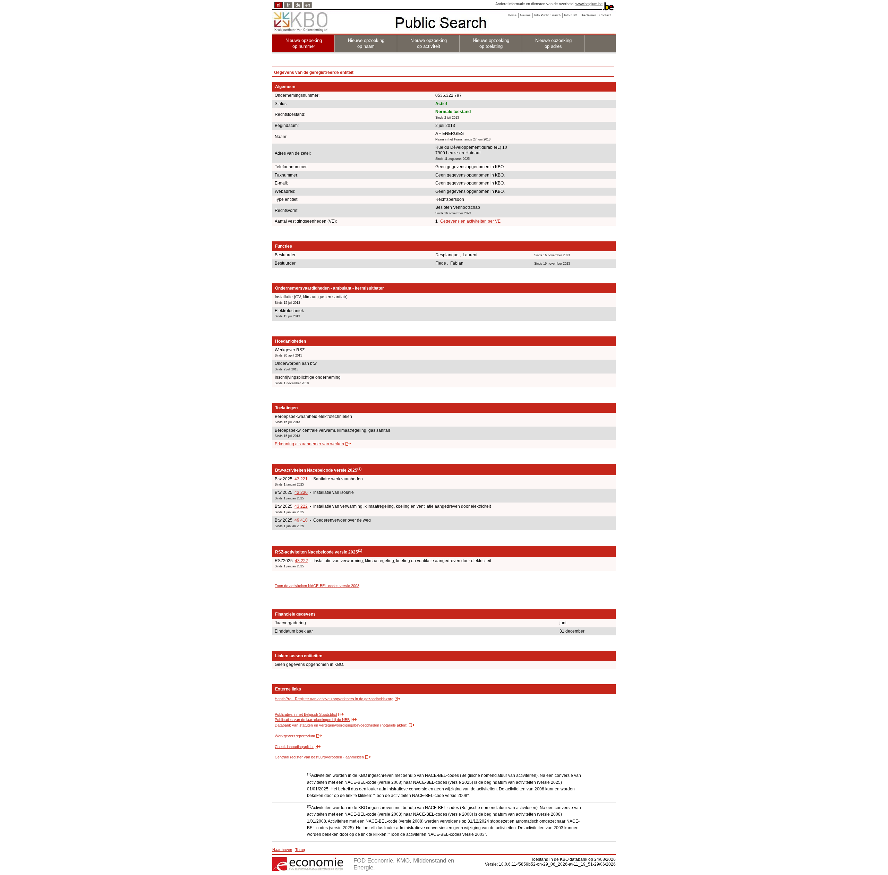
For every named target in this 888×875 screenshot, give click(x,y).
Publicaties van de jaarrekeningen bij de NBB (312, 720)
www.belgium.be (589, 4)
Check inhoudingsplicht (294, 747)
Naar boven (282, 850)
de (298, 5)
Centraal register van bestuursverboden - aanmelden (319, 757)
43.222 (301, 506)
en (307, 5)
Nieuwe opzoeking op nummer (303, 43)
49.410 (301, 520)
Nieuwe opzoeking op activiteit (428, 43)
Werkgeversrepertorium (295, 736)
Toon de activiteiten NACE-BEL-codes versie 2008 (317, 586)
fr (288, 5)
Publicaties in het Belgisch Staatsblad (306, 714)
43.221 (301, 479)
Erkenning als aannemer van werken (309, 443)
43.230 (301, 492)
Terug (300, 850)
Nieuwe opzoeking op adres (553, 43)
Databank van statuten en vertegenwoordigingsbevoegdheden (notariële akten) (341, 725)
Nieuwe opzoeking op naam (366, 43)
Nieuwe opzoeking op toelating (491, 43)
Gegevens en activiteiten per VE (470, 221)
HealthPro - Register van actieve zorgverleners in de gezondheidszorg (334, 699)
